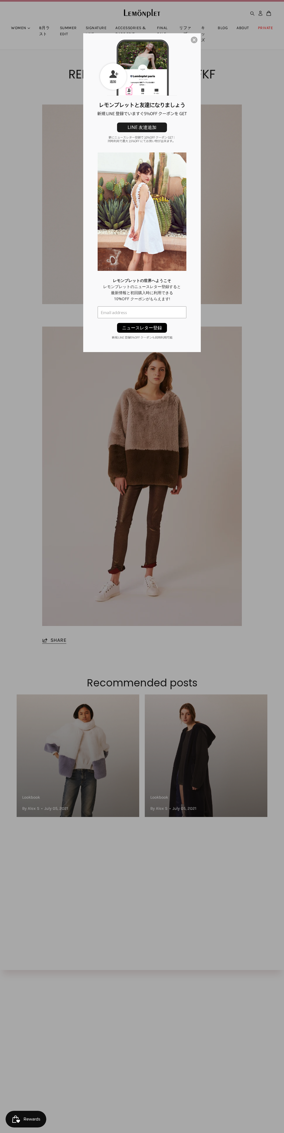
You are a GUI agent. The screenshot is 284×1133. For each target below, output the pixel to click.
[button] (194, 40)
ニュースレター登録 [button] (142, 328)
